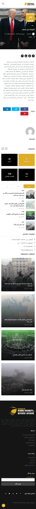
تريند (7, 186)
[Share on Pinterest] (22, 56)
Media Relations (30, 442)
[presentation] (6, 148)
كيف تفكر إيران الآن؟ (19, 224)
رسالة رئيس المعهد (29, 465)
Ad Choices (32, 440)
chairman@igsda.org (27, 250)
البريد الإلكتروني (30, 477)
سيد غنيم (20, 198)
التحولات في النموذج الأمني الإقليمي (15, 214)
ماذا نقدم (32, 462)
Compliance (31, 445)
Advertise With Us (30, 437)
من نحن (33, 460)
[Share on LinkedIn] (26, 56)
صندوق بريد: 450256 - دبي (25, 243)
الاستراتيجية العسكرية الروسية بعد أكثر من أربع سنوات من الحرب (18, 285)
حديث (29, 186)
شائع (18, 186)
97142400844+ (28, 246)
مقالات (32, 25)
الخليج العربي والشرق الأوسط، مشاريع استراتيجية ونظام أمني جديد (18, 321)
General (32, 139)
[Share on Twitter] (29, 56)
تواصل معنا (31, 457)
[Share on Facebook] (33, 56)
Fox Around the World (29, 435)
